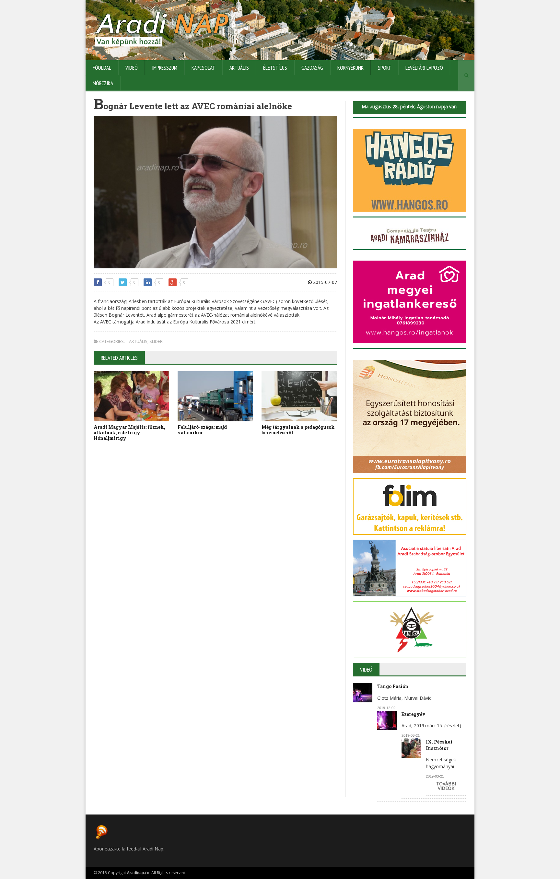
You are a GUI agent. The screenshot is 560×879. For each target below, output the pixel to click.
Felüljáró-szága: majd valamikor (202, 430)
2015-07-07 (324, 282)
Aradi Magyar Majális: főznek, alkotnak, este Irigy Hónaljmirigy (129, 432)
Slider (156, 341)
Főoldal (102, 67)
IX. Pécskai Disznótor (439, 745)
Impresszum (164, 67)
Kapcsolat (203, 67)
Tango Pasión (392, 686)
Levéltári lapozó (424, 67)
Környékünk (350, 67)
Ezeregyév (414, 714)
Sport (384, 67)
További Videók (446, 785)
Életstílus (275, 67)
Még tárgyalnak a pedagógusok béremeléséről (298, 430)
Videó (131, 67)
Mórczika (103, 83)
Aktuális (239, 67)
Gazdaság (312, 67)
